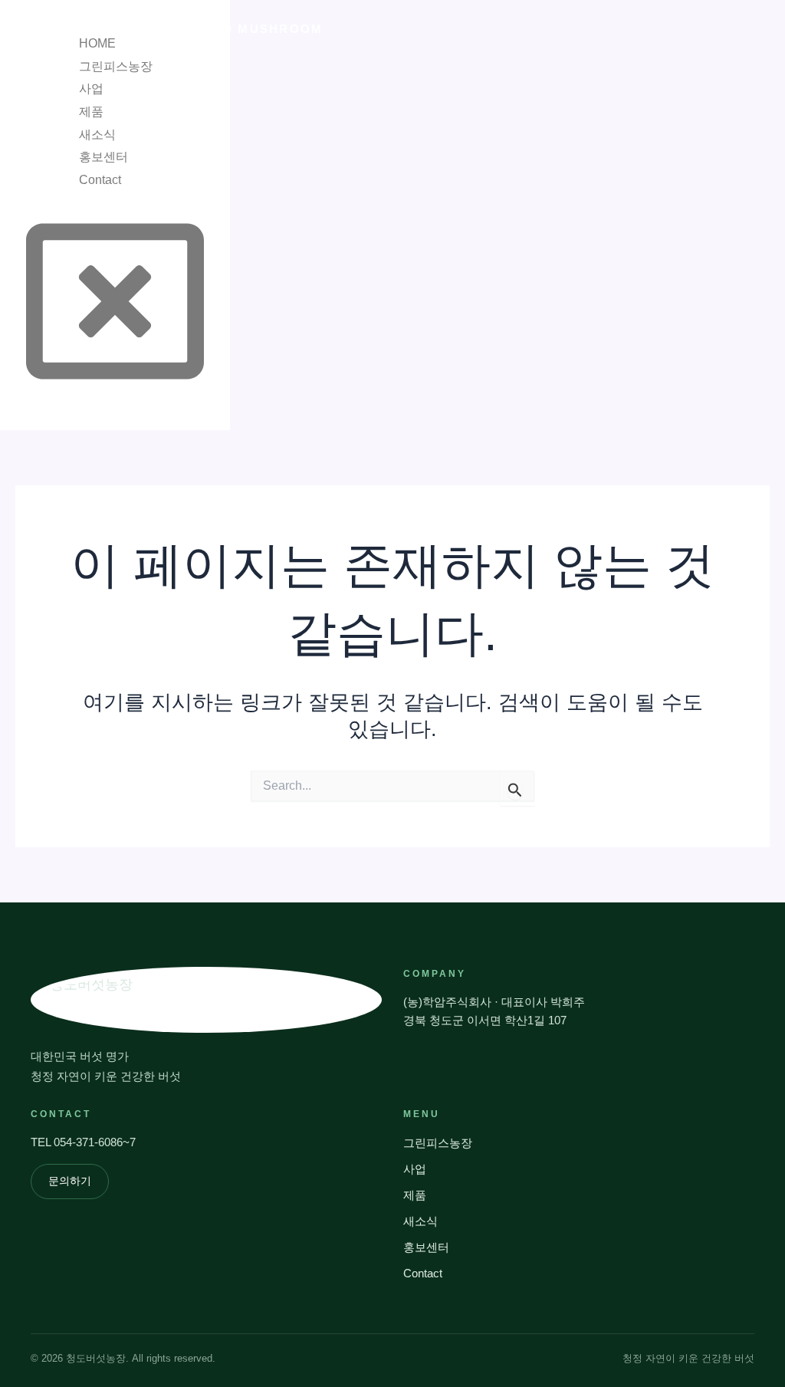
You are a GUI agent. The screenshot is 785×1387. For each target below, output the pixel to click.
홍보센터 (103, 156)
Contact (100, 179)
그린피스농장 (116, 66)
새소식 (97, 134)
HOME (97, 43)
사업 (91, 88)
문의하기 (69, 1181)
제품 (91, 111)
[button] (44, 36)
